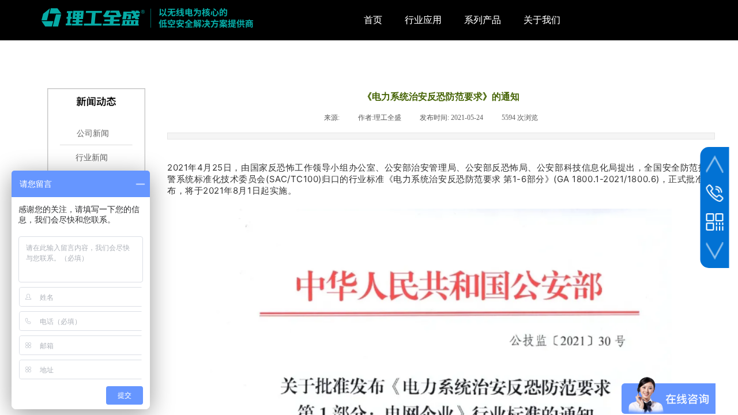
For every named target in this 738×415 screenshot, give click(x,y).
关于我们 (542, 20)
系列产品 (482, 20)
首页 (373, 20)
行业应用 (423, 20)
